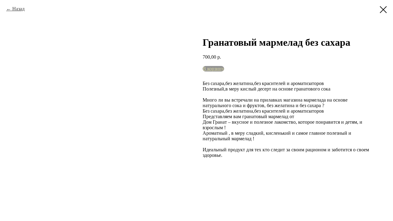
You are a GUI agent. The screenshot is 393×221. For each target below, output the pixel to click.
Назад (18, 8)
